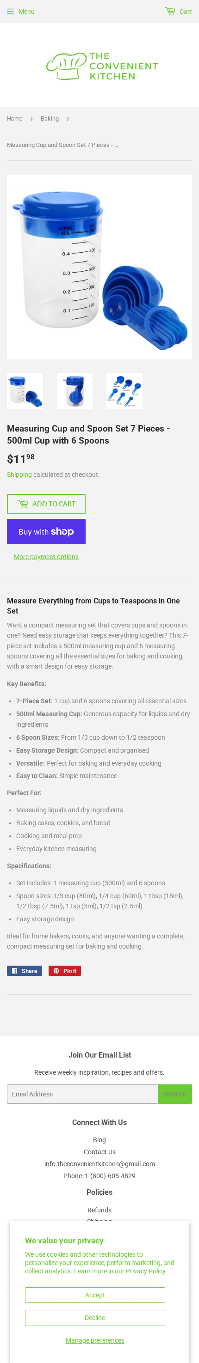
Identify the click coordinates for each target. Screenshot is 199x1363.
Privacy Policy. (146, 1271)
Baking (50, 118)
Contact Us (100, 1152)
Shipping (19, 474)
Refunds (99, 1210)
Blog (99, 1140)
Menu (27, 11)
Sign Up (175, 1094)
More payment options (46, 556)
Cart (185, 11)
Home (15, 118)
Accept (95, 1295)
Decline (95, 1317)
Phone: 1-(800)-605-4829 (99, 1176)
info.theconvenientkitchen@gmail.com (99, 1164)
